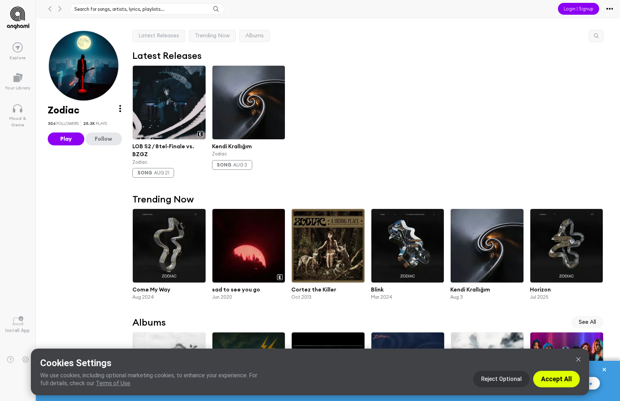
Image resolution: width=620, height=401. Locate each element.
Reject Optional (501, 379)
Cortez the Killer (313, 289)
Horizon (540, 289)
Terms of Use (113, 383)
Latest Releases (158, 35)
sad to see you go (236, 289)
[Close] (578, 359)
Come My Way (151, 289)
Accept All (556, 379)
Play (66, 138)
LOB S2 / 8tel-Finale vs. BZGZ (163, 150)
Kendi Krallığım (232, 146)
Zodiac (139, 161)
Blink (377, 289)
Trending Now (212, 35)
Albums (254, 35)
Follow (103, 138)
